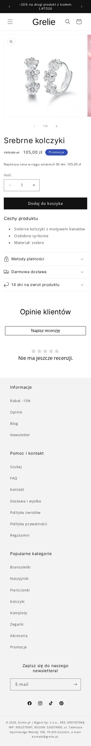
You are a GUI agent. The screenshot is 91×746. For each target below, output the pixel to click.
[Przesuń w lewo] (34, 126)
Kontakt (17, 489)
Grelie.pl (24, 722)
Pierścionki (20, 590)
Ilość (7, 175)
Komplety (18, 612)
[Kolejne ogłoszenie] (81, 6)
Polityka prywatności (29, 523)
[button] (10, 21)
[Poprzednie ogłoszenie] (9, 6)
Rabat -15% (20, 400)
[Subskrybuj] (75, 684)
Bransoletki (20, 567)
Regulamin (20, 535)
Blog (14, 423)
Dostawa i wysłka (25, 501)
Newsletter (20, 434)
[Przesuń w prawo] (56, 126)
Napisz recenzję (45, 330)
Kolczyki (17, 601)
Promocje (18, 647)
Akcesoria (19, 635)
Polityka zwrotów (25, 512)
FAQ (13, 478)
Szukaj (16, 466)
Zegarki (17, 624)
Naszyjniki (19, 578)
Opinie (16, 412)
